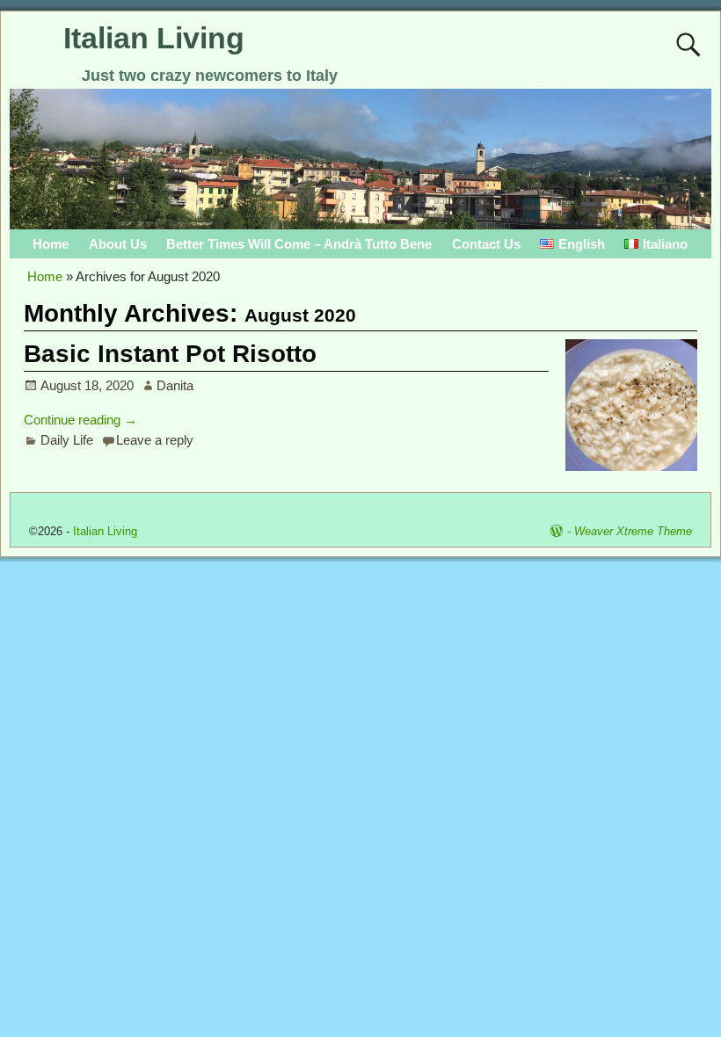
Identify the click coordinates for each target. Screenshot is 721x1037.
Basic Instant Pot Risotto (170, 353)
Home (51, 243)
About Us (118, 243)
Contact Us (486, 243)
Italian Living (153, 37)
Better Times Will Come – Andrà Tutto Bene (299, 243)
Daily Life (66, 439)
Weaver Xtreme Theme (633, 531)
